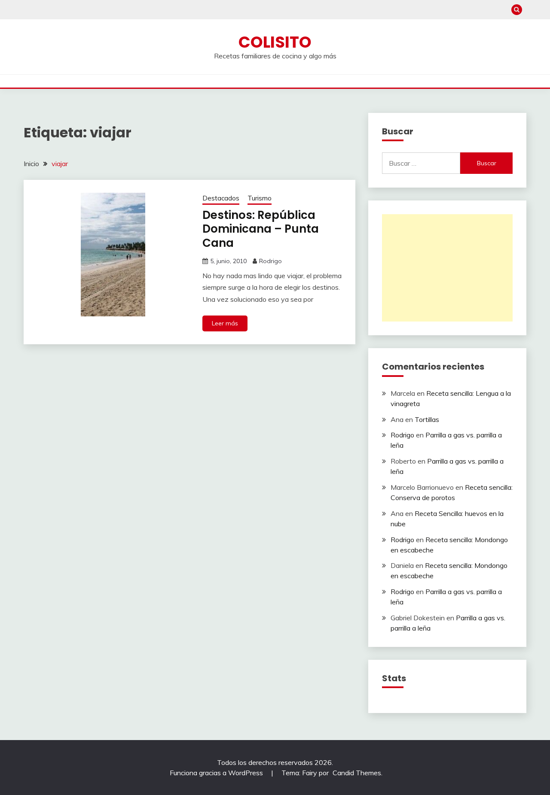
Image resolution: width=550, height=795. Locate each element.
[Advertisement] (447, 268)
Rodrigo (270, 261)
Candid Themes (357, 772)
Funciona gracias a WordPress (217, 772)
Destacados (220, 198)
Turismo (260, 198)
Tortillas (427, 419)
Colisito (275, 42)
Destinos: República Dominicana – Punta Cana (260, 229)
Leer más (225, 323)
